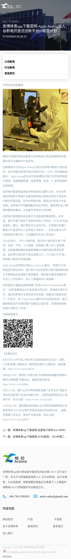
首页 (5, 21)
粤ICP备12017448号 (46, 552)
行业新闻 (10, 67)
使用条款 (7, 557)
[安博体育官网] (11, 6)
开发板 (58, 519)
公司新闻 (10, 61)
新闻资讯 (33, 526)
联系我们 (58, 526)
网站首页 (8, 519)
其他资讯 (10, 73)
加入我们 (8, 533)
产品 (30, 519)
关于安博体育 (10, 526)
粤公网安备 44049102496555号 (21, 552)
